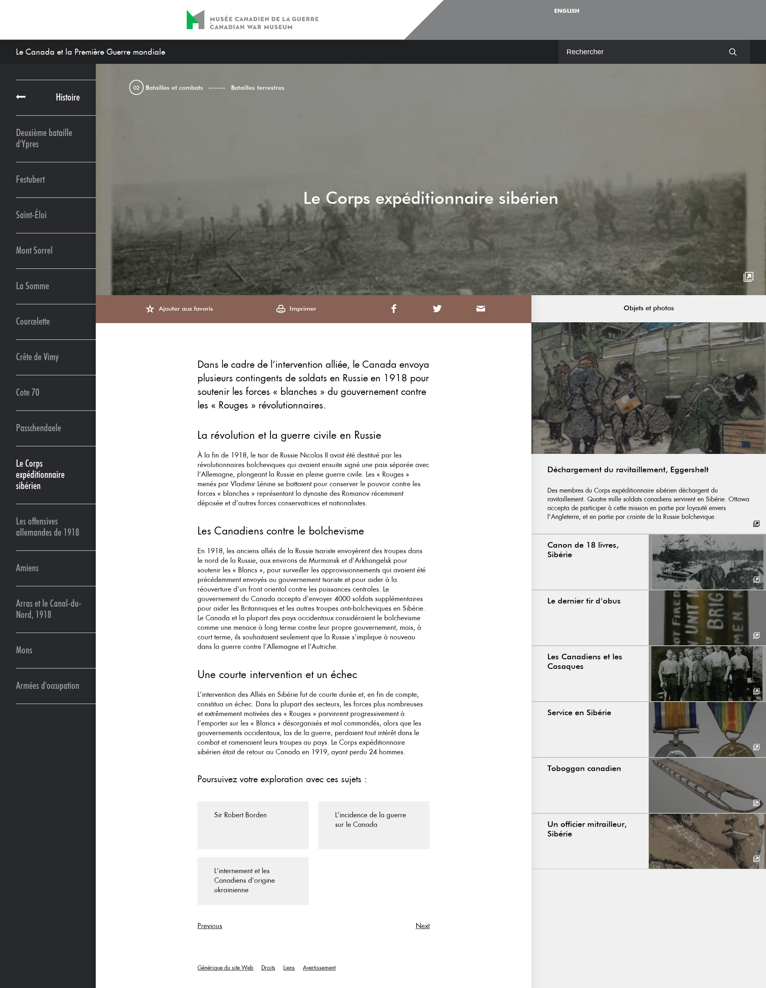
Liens (289, 967)
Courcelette (33, 322)
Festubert (30, 180)
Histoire (68, 98)
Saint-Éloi (31, 215)
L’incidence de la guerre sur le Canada (370, 820)
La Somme (32, 286)
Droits (268, 967)
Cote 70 (27, 393)
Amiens (27, 568)
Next (423, 925)
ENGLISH (566, 11)
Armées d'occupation (47, 686)
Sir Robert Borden (240, 815)
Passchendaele (38, 428)
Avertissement (319, 967)
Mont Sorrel (34, 251)
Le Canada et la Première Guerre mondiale (90, 52)
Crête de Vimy (37, 357)
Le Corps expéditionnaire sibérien (40, 475)
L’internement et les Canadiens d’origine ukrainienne (244, 880)
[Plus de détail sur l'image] (748, 277)
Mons (24, 650)
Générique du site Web (225, 967)
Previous (209, 925)
